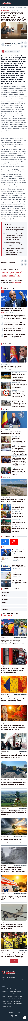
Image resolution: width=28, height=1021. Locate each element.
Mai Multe (14, 961)
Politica (6, 332)
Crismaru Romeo (15, 43)
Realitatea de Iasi (5, 993)
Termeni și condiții (11, 977)
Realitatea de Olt (18, 1003)
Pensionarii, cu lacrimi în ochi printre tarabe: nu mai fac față (19, 530)
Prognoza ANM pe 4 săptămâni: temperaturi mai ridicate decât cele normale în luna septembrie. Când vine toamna (13, 842)
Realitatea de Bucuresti (7, 996)
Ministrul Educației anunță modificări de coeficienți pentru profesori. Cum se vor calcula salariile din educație (14, 955)
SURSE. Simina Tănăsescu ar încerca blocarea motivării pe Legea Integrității (18, 441)
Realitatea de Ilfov (18, 996)
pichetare (5, 272)
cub (19, 275)
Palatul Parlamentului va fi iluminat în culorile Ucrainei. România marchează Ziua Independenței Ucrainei (14, 236)
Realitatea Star (5, 991)
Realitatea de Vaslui (6, 1006)
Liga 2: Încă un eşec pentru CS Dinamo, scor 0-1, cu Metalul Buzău (14, 323)
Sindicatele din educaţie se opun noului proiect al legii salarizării (14, 244)
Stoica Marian (23, 751)
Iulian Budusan (23, 950)
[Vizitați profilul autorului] (2, 44)
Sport (2, 312)
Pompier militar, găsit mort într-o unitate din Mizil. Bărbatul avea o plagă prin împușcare (12, 670)
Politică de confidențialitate (8, 979)
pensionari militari (16, 272)
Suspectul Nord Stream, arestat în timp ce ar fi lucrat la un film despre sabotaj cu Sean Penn (19, 404)
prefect (4, 275)
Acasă (4, 7)
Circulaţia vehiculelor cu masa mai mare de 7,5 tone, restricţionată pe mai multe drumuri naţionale (15, 251)
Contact (3, 977)
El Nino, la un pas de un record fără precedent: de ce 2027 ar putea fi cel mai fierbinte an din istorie (13, 727)
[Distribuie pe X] (25, 46)
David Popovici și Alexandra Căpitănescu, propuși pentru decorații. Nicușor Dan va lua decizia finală (13, 643)
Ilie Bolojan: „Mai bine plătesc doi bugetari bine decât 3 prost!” (18, 507)
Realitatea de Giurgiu (15, 1001)
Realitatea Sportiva (14, 989)
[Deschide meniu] (25, 3)
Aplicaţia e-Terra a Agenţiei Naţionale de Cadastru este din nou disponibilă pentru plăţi (14, 812)
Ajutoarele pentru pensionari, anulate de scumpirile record (19, 515)
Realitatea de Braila (6, 998)
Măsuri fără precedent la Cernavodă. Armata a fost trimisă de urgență (13, 500)
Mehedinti (12, 275)
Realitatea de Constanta (17, 998)
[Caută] (20, 3)
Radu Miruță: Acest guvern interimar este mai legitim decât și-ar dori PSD (19, 472)
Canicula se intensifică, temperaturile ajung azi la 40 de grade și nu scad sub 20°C (14, 898)
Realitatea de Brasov (15, 993)
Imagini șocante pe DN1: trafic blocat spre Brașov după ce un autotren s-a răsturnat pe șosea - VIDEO (13, 784)
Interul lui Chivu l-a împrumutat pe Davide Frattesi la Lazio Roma (14, 335)
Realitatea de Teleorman (7, 1003)
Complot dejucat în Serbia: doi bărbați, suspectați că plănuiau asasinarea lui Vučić (15, 229)
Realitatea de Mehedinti (20, 637)
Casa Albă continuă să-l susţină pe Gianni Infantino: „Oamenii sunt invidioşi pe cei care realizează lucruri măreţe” (13, 311)
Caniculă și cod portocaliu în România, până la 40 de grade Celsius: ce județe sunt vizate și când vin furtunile (14, 699)
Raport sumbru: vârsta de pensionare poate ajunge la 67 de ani (19, 522)
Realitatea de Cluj (5, 1001)
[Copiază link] (22, 42)
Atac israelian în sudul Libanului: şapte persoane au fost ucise (13, 329)
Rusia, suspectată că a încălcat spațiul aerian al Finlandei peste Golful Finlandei (12, 926)
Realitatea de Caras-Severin (16, 991)
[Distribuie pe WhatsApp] (22, 46)
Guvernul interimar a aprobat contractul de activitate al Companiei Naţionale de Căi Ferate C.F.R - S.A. (14, 755)
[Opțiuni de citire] (24, 1017)
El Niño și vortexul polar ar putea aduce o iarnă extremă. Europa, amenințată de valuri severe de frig (13, 869)
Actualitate (12, 7)
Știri (7, 7)
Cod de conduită (19, 979)
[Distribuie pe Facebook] (25, 42)
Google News (16, 282)
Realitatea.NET (5, 989)
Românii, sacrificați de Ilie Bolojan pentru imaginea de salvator (12, 433)
